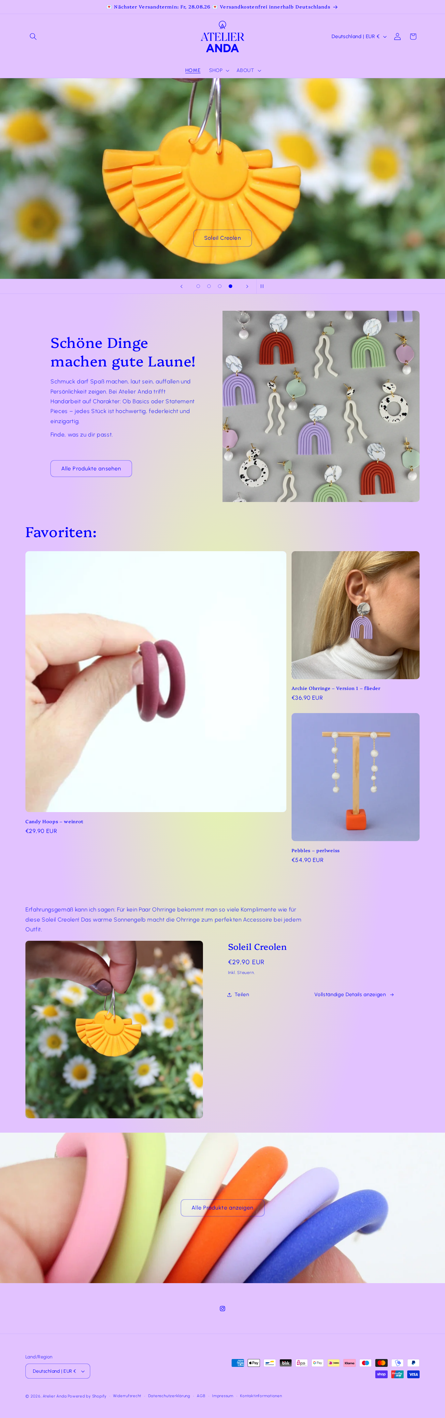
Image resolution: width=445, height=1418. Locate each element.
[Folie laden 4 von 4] (230, 286)
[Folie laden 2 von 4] (209, 286)
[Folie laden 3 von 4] (219, 286)
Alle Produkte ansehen (91, 468)
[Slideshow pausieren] (263, 286)
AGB (201, 1396)
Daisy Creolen (222, 238)
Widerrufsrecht (127, 1396)
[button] (33, 36)
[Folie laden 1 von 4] (198, 286)
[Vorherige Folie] (181, 286)
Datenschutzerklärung (169, 1396)
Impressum (223, 1396)
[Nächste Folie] (247, 286)
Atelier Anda (54, 1396)
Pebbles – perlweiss (316, 850)
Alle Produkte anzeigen (222, 1207)
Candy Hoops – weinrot (54, 821)
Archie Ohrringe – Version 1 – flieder (336, 688)
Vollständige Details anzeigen (350, 994)
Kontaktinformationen (261, 1396)
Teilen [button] (242, 994)
